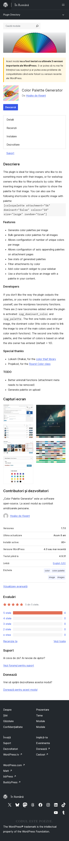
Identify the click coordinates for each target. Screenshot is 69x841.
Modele (40, 727)
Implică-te (42, 737)
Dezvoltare (13, 144)
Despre (7, 709)
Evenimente (43, 743)
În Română (17, 796)
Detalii (10, 119)
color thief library (46, 359)
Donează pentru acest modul (20, 689)
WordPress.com (14, 765)
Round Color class (40, 363)
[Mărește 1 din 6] (28, 408)
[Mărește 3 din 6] (28, 445)
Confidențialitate (13, 727)
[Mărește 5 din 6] (61, 408)
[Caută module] (37, 26)
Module (40, 721)
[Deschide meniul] (64, 5)
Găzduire (8, 721)
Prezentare (42, 709)
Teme (39, 715)
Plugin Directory (11, 14)
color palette (58, 570)
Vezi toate (60, 641)
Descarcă (10, 107)
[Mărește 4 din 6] (28, 460)
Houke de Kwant (36, 95)
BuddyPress (12, 782)
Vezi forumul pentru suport (18, 665)
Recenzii (12, 128)
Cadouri (42, 754)
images (61, 577)
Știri (5, 715)
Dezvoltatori (10, 748)
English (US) (59, 563)
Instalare (12, 136)
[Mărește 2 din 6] (28, 428)
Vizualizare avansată (15, 586)
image (52, 577)
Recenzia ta (10, 641)
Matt (7, 770)
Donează (43, 748)
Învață (7, 737)
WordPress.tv (12, 754)
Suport (10, 153)
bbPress (9, 776)
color (47, 570)
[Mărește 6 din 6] (61, 445)
